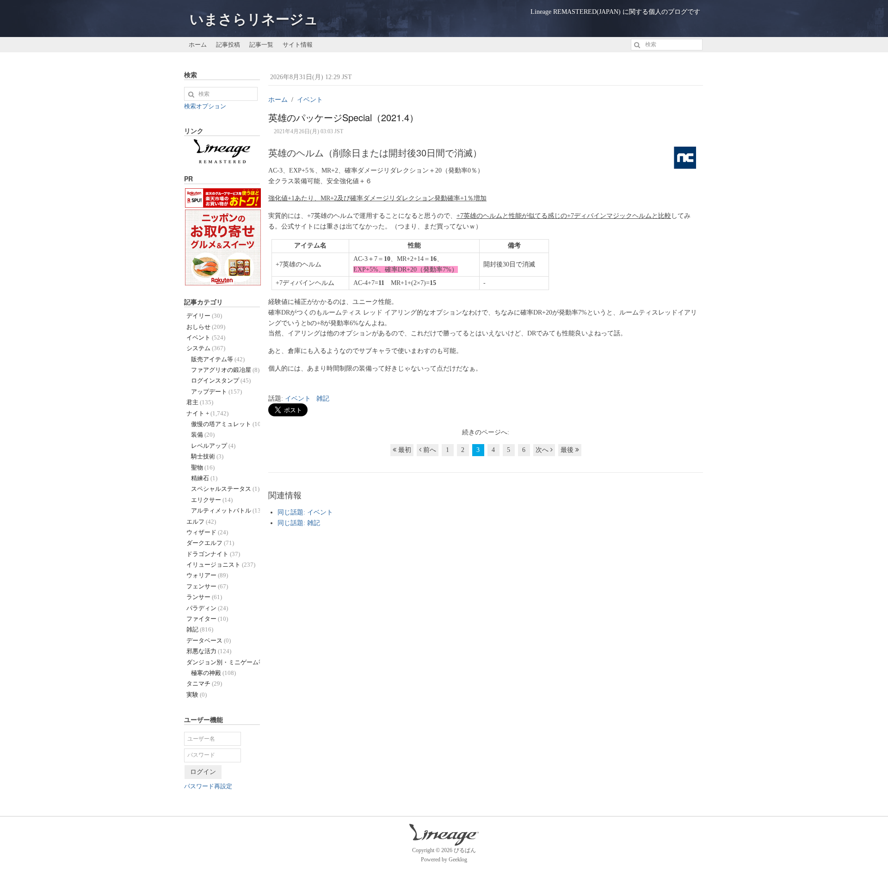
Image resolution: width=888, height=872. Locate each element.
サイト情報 (298, 44)
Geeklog (458, 859)
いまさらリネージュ (254, 19)
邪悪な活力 (208, 651)
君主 (199, 402)
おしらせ (205, 326)
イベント (298, 398)
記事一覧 (261, 44)
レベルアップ (213, 445)
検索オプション (205, 106)
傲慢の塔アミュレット (225, 424)
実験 (196, 694)
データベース (208, 640)
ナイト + (207, 413)
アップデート (216, 391)
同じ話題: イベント (305, 512)
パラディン (207, 608)
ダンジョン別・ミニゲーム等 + (223, 662)
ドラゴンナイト (213, 553)
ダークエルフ (210, 542)
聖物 (203, 467)
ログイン (203, 771)
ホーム (198, 44)
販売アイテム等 (218, 359)
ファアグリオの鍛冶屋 (225, 369)
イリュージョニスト (220, 564)
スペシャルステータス (225, 488)
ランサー (204, 597)
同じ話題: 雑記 (299, 522)
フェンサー (207, 586)
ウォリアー (207, 575)
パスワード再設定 (208, 786)
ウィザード (207, 532)
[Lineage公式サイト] (444, 841)
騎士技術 (207, 456)
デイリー (204, 315)
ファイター (207, 618)
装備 (203, 434)
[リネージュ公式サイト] (222, 158)
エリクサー (212, 499)
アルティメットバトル (225, 510)
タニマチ (204, 683)
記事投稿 (228, 44)
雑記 (322, 398)
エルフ (201, 521)
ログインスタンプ (221, 380)
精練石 (204, 478)
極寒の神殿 (213, 672)
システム (205, 348)
